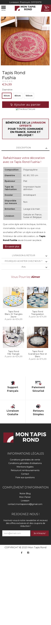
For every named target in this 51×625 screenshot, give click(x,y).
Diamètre (7, 89)
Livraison (25, 500)
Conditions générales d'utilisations (25, 463)
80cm (18, 95)
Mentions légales (25, 467)
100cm (29, 95)
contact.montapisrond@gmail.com (25, 504)
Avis (24, 267)
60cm (7, 95)
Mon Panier (25, 497)
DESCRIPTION (23, 147)
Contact (25, 474)
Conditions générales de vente (25, 459)
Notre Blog (25, 493)
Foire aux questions (25, 477)
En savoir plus (12, 246)
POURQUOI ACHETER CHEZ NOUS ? (23, 261)
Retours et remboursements (25, 470)
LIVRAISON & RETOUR (23, 255)
